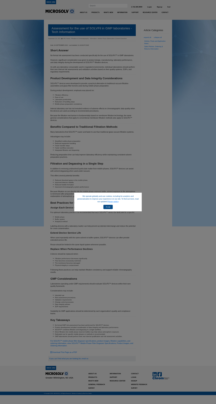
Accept (108, 207)
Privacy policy (113, 202)
